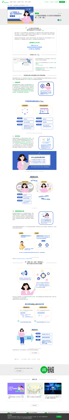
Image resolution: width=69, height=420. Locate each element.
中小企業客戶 (34, 359)
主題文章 (11, 5)
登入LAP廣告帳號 (34, 352)
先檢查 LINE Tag (34, 45)
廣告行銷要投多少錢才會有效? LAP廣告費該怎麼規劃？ (24, 258)
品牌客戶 (29, 359)
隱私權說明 (30, 418)
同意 (59, 416)
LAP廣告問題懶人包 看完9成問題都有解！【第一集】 (21, 5)
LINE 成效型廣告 (24, 359)
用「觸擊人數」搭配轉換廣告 (34, 49)
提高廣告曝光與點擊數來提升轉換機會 (34, 47)
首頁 (8, 5)
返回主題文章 (34, 405)
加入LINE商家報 (18, 370)
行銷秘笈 (38, 359)
